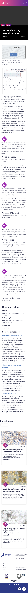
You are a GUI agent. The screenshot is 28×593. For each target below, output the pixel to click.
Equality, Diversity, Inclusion (21, 567)
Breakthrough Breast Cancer (12, 335)
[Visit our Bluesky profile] (14, 584)
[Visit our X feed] (12, 584)
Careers (17, 565)
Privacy (4, 567)
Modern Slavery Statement (21, 569)
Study (4, 569)
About (4, 563)
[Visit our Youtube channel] (10, 584)
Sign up (13, 54)
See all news (4, 424)
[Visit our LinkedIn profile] (18, 584)
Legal (17, 563)
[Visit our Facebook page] (16, 584)
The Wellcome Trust (9, 393)
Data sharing (5, 565)
